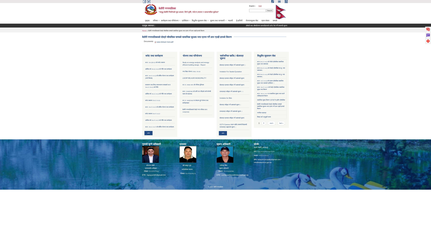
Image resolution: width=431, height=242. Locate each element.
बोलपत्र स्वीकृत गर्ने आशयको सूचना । (230, 105)
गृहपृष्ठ (147, 20)
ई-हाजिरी (239, 20)
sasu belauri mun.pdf (165, 42)
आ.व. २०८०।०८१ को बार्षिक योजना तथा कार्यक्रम (159, 127)
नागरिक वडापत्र (261, 113)
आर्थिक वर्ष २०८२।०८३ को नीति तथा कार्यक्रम (158, 94)
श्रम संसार (265, 20)
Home (144, 31)
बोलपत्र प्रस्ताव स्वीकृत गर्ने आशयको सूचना (232, 78)
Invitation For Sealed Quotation (231, 71)
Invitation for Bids (226, 98)
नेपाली (260, 6)
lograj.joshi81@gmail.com (156, 175)
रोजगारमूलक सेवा (252, 20)
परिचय (155, 20)
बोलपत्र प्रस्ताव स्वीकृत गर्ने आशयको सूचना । (233, 65)
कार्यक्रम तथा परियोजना (169, 20)
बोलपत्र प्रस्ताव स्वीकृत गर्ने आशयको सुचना (232, 118)
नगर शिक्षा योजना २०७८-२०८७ (191, 71)
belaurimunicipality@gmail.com (269, 159)
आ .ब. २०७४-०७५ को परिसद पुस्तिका (193, 85)
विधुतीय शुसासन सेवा (199, 20)
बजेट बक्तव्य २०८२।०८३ (152, 100)
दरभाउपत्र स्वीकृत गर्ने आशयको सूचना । (231, 111)
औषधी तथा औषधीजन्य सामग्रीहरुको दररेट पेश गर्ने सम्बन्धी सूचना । (256, 26)
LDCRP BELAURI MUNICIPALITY (194, 78)
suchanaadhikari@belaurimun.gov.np (234, 175)
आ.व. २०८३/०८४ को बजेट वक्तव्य (155, 62)
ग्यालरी (230, 20)
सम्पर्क (275, 20)
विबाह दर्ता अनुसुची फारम (264, 117)
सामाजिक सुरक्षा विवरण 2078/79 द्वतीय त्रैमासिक (271, 100)
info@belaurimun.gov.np (263, 162)
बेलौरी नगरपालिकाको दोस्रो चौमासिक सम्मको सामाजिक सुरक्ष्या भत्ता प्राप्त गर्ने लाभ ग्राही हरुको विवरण (270, 106)
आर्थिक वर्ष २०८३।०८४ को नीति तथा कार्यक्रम (158, 69)
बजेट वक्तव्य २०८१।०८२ (152, 114)
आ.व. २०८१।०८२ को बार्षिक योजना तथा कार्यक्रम (159, 107)
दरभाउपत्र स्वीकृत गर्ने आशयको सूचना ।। (231, 91)
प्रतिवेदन (185, 20)
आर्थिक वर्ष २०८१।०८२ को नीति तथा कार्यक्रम (158, 120)
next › (272, 123)
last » (281, 123)
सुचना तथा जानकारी (217, 20)
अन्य (148, 133)
